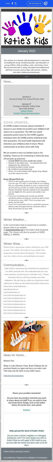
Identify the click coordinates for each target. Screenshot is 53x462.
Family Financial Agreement (26, 113)
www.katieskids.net (14, 230)
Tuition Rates (26, 111)
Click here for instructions (14, 375)
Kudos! (26, 410)
